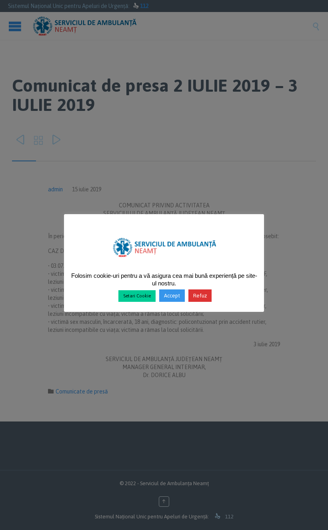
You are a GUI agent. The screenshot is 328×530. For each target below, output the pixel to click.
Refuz (200, 296)
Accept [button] (172, 296)
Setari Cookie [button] (137, 295)
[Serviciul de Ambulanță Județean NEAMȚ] (164, 260)
